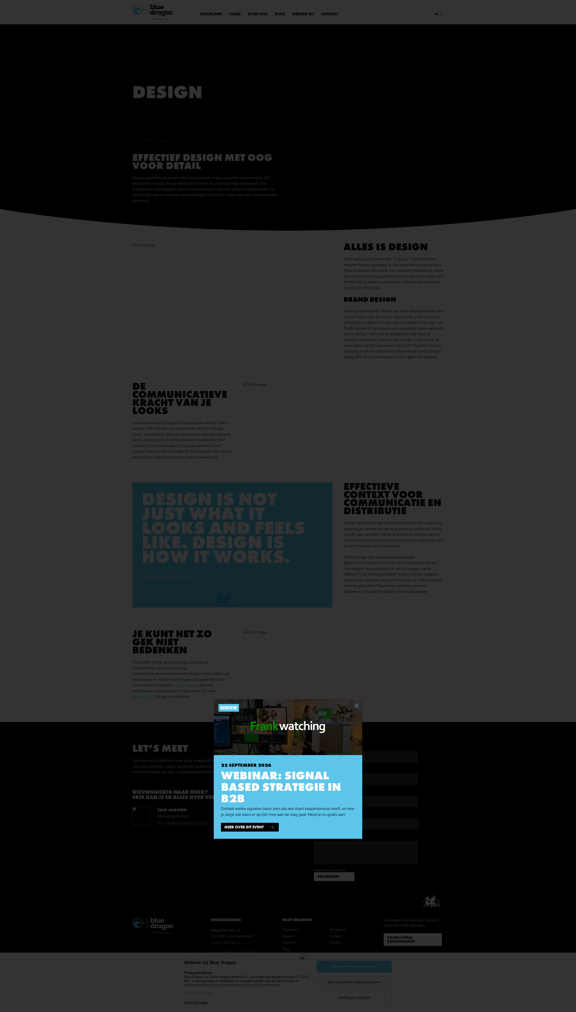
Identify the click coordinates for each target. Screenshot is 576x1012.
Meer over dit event (244, 827)
